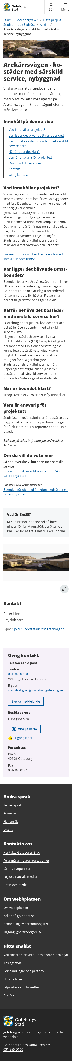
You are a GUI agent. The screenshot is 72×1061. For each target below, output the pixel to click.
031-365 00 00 (18, 674)
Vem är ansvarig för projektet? (30, 157)
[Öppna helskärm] (64, 589)
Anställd (9, 995)
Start (7, 20)
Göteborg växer (27, 20)
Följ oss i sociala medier (20, 877)
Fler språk (10, 821)
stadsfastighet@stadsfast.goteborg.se (35, 690)
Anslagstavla (12, 963)
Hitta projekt (52, 20)
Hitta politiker (13, 979)
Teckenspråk (12, 805)
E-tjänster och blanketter (21, 987)
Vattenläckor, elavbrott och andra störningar (35, 955)
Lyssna (8, 829)
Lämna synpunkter (17, 868)
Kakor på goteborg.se (19, 916)
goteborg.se (12, 1032)
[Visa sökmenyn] (51, 7)
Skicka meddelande (26, 701)
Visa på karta (27, 729)
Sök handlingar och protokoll (24, 971)
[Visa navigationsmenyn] (65, 7)
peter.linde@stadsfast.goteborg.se (39, 629)
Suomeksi (10, 813)
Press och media (15, 885)
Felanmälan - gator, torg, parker (26, 860)
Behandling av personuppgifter (25, 924)
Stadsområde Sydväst (19, 25)
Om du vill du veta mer (25, 163)
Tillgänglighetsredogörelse (22, 932)
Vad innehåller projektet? (27, 129)
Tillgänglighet (22, 738)
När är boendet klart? (24, 151)
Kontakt (14, 169)
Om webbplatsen (15, 908)
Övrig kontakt (18, 175)
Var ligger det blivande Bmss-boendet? (36, 135)
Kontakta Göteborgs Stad (21, 852)
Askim (44, 25)
